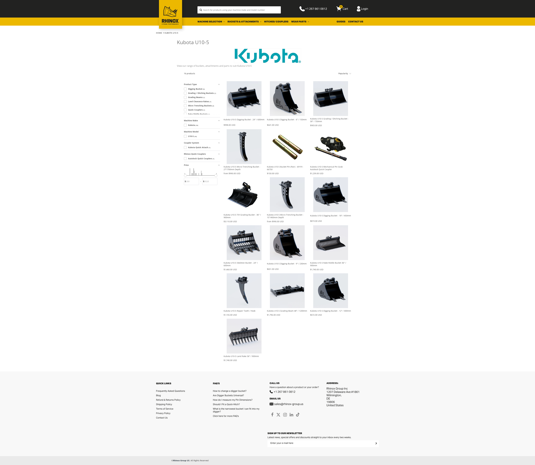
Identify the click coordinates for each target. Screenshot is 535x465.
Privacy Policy (163, 413)
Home (159, 33)
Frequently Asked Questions (170, 391)
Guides (341, 21)
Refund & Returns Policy (168, 399)
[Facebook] (272, 415)
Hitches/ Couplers (276, 21)
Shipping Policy (164, 404)
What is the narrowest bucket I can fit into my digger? (236, 410)
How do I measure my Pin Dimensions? (232, 399)
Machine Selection (210, 21)
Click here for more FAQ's (226, 416)
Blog (158, 395)
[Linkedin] (291, 415)
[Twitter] (278, 415)
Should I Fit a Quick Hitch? (226, 404)
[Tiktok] (298, 415)
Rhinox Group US (181, 460)
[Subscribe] (376, 443)
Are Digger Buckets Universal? (228, 395)
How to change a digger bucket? (229, 391)
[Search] (201, 9)
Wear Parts (299, 21)
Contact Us (355, 21)
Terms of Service (164, 408)
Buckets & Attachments (243, 21)
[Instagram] (285, 415)
